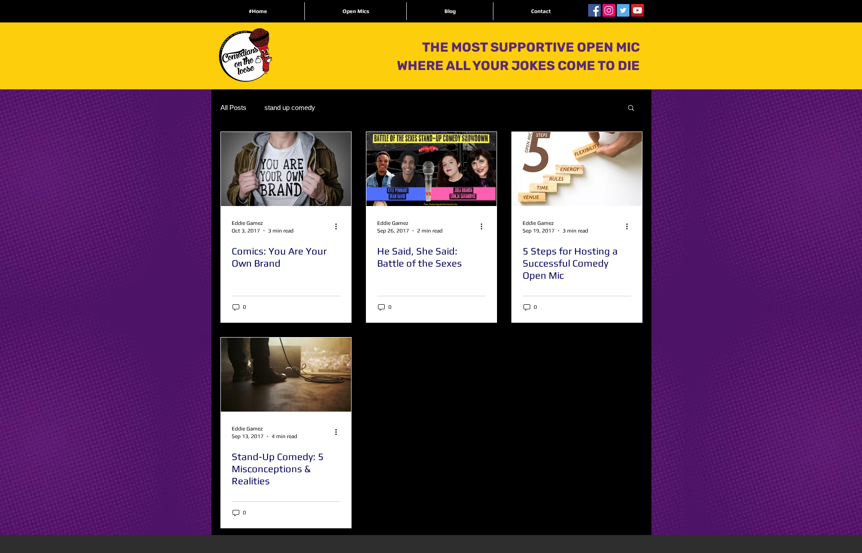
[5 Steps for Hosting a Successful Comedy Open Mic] (577, 169)
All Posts (233, 107)
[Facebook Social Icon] (594, 10)
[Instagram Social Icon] (609, 10)
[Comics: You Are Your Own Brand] (286, 169)
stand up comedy (289, 107)
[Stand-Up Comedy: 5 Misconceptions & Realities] (286, 375)
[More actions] (339, 226)
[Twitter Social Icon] (623, 10)
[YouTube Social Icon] (637, 10)
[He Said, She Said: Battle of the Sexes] (431, 169)
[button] (631, 108)
